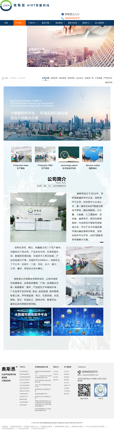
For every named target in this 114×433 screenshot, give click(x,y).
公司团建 (98, 78)
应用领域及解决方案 (41, 367)
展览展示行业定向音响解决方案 (43, 397)
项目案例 (59, 23)
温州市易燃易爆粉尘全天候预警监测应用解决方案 (43, 409)
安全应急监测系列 (24, 385)
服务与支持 (72, 23)
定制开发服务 (23, 405)
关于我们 (19, 23)
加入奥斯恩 (99, 23)
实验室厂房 (89, 78)
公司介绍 (45, 78)
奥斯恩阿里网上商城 (62, 426)
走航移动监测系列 (24, 388)
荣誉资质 (71, 78)
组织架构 (62, 78)
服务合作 (20, 28)
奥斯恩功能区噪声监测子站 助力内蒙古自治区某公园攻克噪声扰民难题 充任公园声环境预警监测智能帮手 (43, 403)
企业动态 (55, 371)
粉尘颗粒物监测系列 (25, 377)
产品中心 (32, 23)
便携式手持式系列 (24, 391)
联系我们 (7, 28)
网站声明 (108, 82)
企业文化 (79, 78)
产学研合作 (107, 78)
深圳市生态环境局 (38, 428)
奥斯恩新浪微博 (46, 426)
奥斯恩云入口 (72, 14)
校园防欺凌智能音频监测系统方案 (43, 372)
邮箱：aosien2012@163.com (88, 375)
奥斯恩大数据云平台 (31, 426)
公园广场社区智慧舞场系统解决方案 (43, 385)
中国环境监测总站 (8, 428)
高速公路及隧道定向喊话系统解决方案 (43, 381)
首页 (6, 23)
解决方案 (46, 23)
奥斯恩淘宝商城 (77, 426)
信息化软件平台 (24, 396)
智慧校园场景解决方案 (41, 393)
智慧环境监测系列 (24, 374)
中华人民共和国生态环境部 (95, 426)
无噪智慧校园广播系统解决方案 (43, 390)
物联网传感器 (23, 399)
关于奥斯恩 (67, 367)
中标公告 (55, 374)
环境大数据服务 (24, 402)
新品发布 (55, 379)
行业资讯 (55, 377)
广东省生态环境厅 (23, 428)
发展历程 (54, 78)
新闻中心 (86, 23)
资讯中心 (56, 367)
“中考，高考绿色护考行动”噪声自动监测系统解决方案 (43, 376)
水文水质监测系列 (24, 382)
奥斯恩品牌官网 (15, 426)
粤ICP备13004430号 (76, 423)
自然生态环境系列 (24, 379)
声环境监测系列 (24, 371)
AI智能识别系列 (24, 393)
